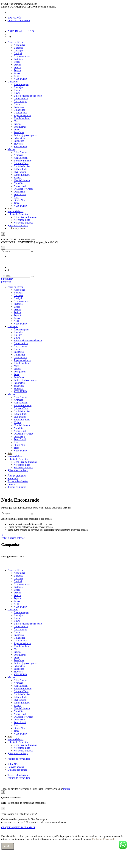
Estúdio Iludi (20, 169)
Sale (10, 208)
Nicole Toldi (20, 186)
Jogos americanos (22, 115)
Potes (16, 129)
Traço (17, 203)
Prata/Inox (19, 132)
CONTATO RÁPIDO (19, 20)
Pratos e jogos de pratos (25, 135)
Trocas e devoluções (18, 481)
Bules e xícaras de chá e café (28, 95)
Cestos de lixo (21, 98)
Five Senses (20, 172)
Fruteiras (18, 59)
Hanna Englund (22, 174)
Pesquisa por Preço (18, 225)
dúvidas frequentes (17, 487)
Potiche (17, 67)
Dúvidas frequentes (17, 769)
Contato (11, 484)
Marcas (11, 149)
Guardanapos (20, 112)
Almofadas (19, 45)
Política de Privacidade (19, 758)
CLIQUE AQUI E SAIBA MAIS (18, 827)
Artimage (18, 155)
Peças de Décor (15, 42)
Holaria (17, 177)
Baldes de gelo (21, 84)
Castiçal (18, 53)
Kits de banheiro (22, 118)
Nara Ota (18, 183)
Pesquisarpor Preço (7, 280)
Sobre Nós (13, 478)
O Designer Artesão (24, 188)
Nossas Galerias (15, 211)
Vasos (17, 73)
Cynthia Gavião (22, 166)
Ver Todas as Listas (23, 222)
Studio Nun (19, 200)
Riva (16, 197)
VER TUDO (20, 78)
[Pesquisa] (32, 251)
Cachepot (18, 50)
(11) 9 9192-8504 (36, 556)
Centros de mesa (22, 56)
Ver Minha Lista (22, 220)
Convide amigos (16, 767)
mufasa (66, 789)
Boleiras (18, 90)
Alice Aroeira (20, 152)
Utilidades (13, 81)
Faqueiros (19, 107)
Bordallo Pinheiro (22, 160)
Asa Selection (21, 157)
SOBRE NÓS (15, 17)
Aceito (7, 846)
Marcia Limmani (22, 180)
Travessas (18, 143)
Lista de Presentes (18, 214)
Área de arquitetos (17, 475)
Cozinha (18, 104)
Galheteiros (19, 109)
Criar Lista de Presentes (25, 217)
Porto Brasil (20, 194)
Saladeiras (19, 141)
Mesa (16, 121)
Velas (16, 76)
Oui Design (19, 191)
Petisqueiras (20, 126)
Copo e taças (20, 101)
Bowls (17, 93)
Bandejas (18, 47)
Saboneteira (19, 138)
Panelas (17, 124)
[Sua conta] (8, 34)
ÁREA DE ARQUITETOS (21, 31)
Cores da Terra (21, 163)
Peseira (17, 64)
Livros (17, 62)
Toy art (17, 70)
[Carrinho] (8, 36)
